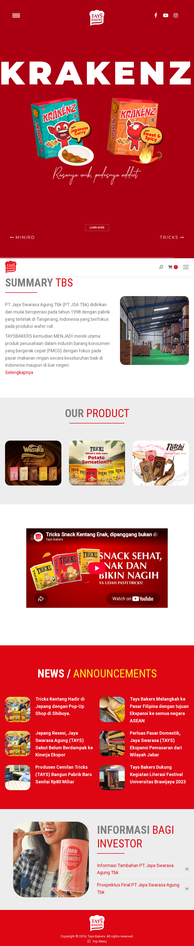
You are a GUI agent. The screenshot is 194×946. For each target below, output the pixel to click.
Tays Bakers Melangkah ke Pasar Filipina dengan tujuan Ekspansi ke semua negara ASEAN (159, 709)
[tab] (143, 869)
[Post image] (17, 709)
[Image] (33, 463)
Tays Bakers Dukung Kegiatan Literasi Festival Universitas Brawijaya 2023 (158, 774)
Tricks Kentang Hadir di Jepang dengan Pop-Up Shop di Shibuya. (60, 706)
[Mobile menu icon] (186, 267)
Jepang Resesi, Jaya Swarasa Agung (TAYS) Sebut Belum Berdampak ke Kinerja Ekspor (64, 743)
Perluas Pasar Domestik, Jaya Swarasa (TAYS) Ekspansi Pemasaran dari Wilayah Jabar (156, 743)
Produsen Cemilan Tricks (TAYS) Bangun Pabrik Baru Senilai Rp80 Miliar (63, 774)
